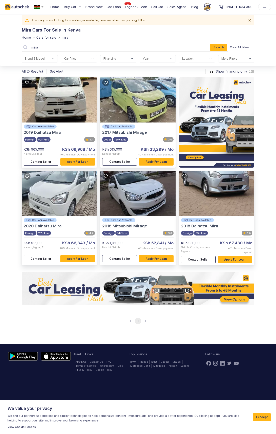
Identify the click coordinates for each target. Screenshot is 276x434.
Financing (109, 58)
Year (146, 58)
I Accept (262, 417)
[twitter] (229, 363)
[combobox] (39, 7)
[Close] (250, 20)
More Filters (229, 58)
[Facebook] (208, 363)
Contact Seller (41, 161)
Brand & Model (35, 58)
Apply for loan (77, 161)
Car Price (70, 58)
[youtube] (236, 363)
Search (219, 47)
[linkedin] (222, 363)
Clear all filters (240, 47)
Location (188, 58)
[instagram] (215, 363)
